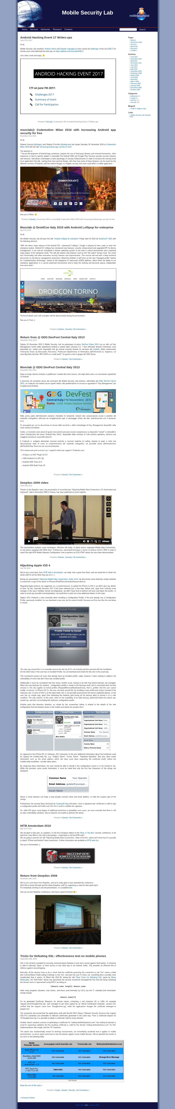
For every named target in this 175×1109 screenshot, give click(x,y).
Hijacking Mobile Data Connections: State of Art (59, 579)
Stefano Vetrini (50, 49)
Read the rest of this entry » (31, 1085)
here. (71, 888)
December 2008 (136, 87)
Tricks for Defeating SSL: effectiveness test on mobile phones (63, 956)
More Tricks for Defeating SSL (89, 977)
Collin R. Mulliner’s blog (138, 108)
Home (24, 29)
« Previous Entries (27, 1098)
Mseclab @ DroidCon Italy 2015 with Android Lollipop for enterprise (66, 227)
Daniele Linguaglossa (68, 49)
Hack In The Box (87, 833)
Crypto (57, 1090)
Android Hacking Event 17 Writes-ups (46, 37)
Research (57, 29)
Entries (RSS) (80, 1105)
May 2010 (134, 69)
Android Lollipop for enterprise (66, 239)
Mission (133, 40)
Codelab (96, 349)
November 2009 (136, 71)
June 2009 (134, 77)
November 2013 (136, 63)
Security (49, 122)
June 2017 (134, 57)
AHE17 (110, 49)
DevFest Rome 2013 (90, 344)
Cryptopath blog (62, 804)
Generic (33, 219)
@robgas (38, 144)
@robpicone (66, 144)
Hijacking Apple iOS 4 (35, 565)
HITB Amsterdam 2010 (35, 825)
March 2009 (135, 81)
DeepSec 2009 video (34, 482)
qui (30, 349)
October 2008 (135, 89)
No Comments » (79, 329)
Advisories (45, 29)
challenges (94, 49)
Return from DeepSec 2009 (38, 875)
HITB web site (92, 840)
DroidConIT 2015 (105, 239)
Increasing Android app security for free (55, 147)
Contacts (68, 29)
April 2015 (134, 61)
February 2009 (136, 83)
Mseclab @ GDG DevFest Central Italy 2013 (50, 367)
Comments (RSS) (94, 1105)
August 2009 (135, 75)
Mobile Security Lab (87, 13)
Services (34, 29)
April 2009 (134, 79)
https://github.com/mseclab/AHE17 (70, 51)
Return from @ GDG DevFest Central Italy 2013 (52, 337)
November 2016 (136, 59)
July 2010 (134, 67)
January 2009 (135, 85)
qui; (47, 450)
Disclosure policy (136, 42)
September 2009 (136, 73)
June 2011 (134, 65)
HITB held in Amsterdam (53, 572)
